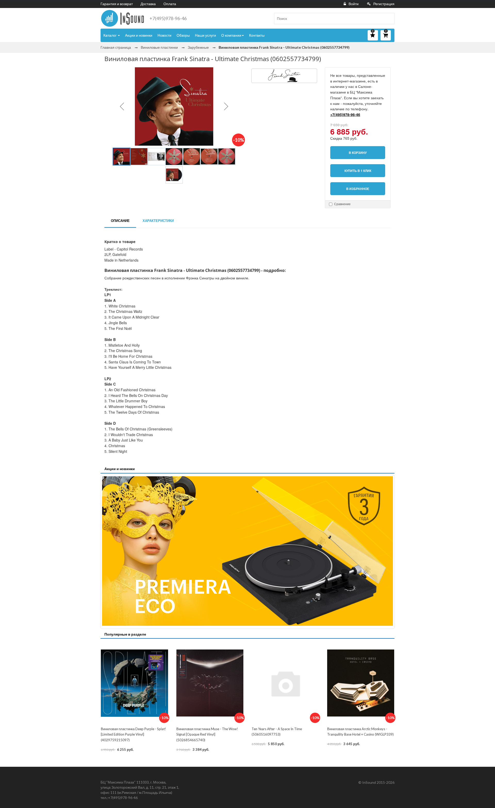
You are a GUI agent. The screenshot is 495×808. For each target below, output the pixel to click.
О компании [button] (231, 35)
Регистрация (383, 4)
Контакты (257, 35)
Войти (354, 4)
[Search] (388, 18)
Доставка (148, 4)
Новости (164, 35)
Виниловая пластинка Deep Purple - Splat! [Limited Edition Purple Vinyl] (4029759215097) (133, 734)
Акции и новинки (138, 35)
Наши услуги (205, 35)
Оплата (169, 4)
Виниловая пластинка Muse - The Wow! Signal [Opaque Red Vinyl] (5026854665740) (207, 734)
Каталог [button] (110, 35)
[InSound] (122, 18)
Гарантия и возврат (117, 4)
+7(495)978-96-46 (168, 18)
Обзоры (183, 35)
